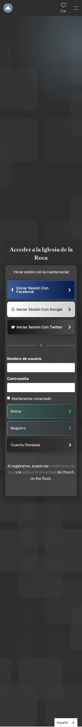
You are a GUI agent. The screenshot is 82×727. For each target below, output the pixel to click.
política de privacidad (39, 472)
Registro (18, 428)
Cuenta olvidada (25, 445)
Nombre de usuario (24, 358)
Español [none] (62, 722)
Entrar (16, 411)
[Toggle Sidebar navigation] (74, 7)
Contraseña (18, 378)
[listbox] (65, 722)
